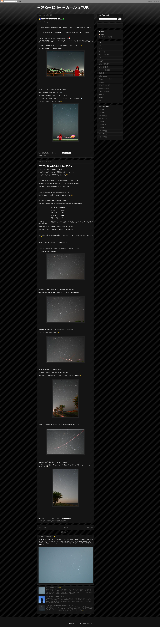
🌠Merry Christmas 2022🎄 (52, 19)
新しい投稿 (42, 527)
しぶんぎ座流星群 (104, 64)
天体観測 (101, 94)
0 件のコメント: (55, 153)
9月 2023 (101, 122)
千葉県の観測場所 (57, 521)
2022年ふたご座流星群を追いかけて (55, 166)
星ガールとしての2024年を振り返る (56, 596)
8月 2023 (101, 125)
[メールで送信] (63, 153)
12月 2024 (102, 115)
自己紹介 (101, 82)
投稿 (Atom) (67, 532)
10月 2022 (102, 137)
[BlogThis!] (65, 153)
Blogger (90, 623)
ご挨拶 (44, 155)
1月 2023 (101, 128)
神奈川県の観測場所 (104, 85)
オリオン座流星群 (104, 55)
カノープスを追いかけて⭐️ (47, 536)
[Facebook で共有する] (68, 153)
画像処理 (101, 73)
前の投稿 (90, 527)
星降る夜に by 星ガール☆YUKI (63, 7)
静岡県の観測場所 (104, 88)
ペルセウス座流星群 (104, 70)
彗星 (100, 100)
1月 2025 (101, 112)
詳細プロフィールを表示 (106, 37)
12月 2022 (102, 131)
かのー (101, 58)
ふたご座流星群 (47, 521)
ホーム (66, 527)
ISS (100, 46)
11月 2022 (102, 134)
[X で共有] (66, 153)
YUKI (102, 34)
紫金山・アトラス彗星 (105, 79)
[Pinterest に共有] (70, 153)
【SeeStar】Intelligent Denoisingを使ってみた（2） (60, 605)
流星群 (64, 521)
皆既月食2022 (103, 76)
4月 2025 (101, 109)
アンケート (102, 52)
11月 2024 (102, 119)
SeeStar (101, 49)
